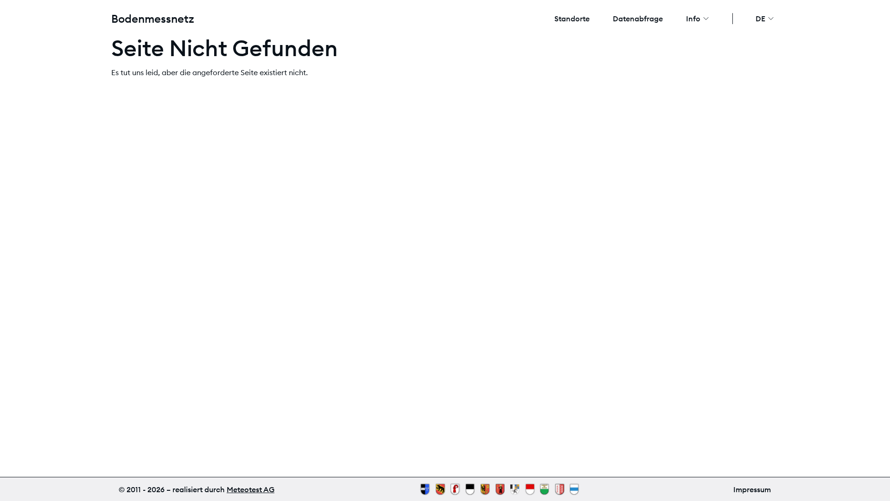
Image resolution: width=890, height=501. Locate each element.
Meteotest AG (250, 489)
